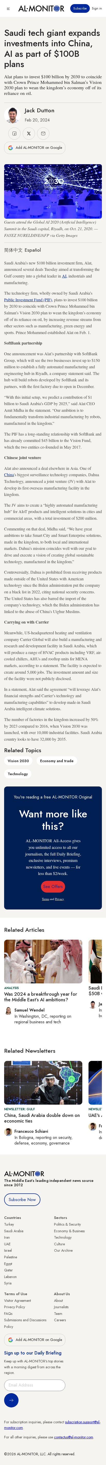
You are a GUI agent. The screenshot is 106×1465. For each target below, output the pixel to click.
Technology (18, 773)
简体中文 (13, 250)
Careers (60, 1320)
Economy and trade (57, 760)
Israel (8, 1250)
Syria (8, 1283)
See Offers (53, 887)
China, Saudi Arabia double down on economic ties (42, 1118)
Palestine (10, 1257)
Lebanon (10, 1276)
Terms (45, 899)
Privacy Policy (14, 1306)
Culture (59, 1244)
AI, (64, 276)
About (58, 1300)
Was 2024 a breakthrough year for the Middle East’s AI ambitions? (40, 997)
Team (58, 1313)
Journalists (61, 1306)
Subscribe (80, 8)
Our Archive (63, 1250)
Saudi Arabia (13, 1231)
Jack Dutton (40, 110)
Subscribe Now (22, 1200)
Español (33, 250)
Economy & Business (69, 1231)
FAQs (8, 1313)
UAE (7, 1244)
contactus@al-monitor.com (73, 1437)
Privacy (59, 899)
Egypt (8, 1263)
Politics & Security (67, 1224)
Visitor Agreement (17, 1300)
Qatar (8, 1270)
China (9, 474)
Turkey (9, 1224)
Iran (7, 1237)
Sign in (97, 8)
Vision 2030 (18, 760)
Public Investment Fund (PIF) (28, 299)
